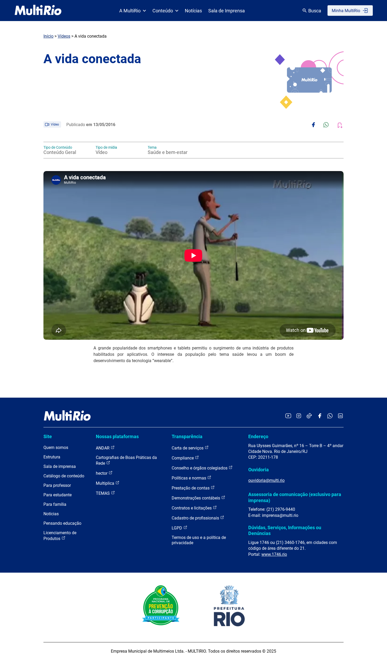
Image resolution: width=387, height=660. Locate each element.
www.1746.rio (274, 554)
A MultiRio (130, 10)
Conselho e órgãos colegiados (200, 468)
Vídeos (64, 36)
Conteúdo (162, 10)
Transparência (187, 436)
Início (48, 36)
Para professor (57, 485)
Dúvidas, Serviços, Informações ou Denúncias (284, 530)
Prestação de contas (191, 488)
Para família (54, 504)
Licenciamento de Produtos (59, 535)
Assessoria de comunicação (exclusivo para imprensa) (294, 497)
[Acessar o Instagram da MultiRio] (298, 416)
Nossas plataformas (117, 436)
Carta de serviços (188, 448)
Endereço (258, 436)
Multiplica (105, 483)
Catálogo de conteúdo (63, 475)
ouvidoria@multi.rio (266, 480)
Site (47, 436)
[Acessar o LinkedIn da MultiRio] (340, 416)
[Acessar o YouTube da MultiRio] (288, 416)
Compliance (183, 458)
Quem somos (55, 447)
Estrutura (51, 456)
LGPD (177, 528)
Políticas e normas (189, 478)
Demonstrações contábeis (196, 498)
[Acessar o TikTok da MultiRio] (309, 416)
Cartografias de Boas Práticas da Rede (126, 460)
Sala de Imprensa (226, 10)
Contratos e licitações (192, 508)
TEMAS (103, 493)
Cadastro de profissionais (196, 518)
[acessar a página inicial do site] (38, 10)
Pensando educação (62, 523)
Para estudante (57, 494)
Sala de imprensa (59, 466)
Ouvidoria (258, 469)
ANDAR (103, 448)
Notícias (193, 10)
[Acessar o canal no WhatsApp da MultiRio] (330, 416)
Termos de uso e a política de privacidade (199, 540)
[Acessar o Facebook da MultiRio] (319, 416)
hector (102, 473)
